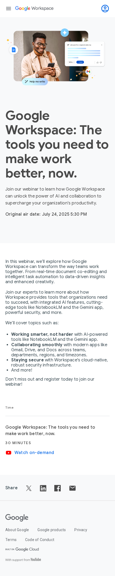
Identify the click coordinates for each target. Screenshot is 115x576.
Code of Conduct (39, 540)
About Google (17, 530)
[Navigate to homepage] (34, 8)
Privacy (80, 530)
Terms (11, 540)
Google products (51, 530)
